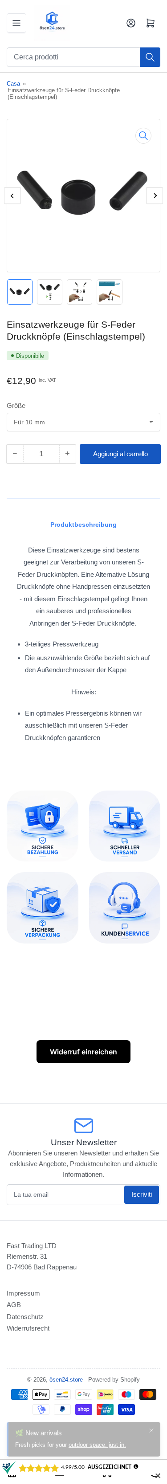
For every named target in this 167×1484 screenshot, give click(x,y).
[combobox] (83, 57)
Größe (16, 405)
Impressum (23, 1293)
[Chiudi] (151, 1425)
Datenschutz (25, 1316)
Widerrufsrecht (28, 1328)
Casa (13, 83)
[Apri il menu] (16, 23)
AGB (14, 1304)
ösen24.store (66, 1379)
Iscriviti (141, 1194)
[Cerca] (150, 57)
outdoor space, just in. (97, 1439)
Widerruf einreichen (83, 1051)
